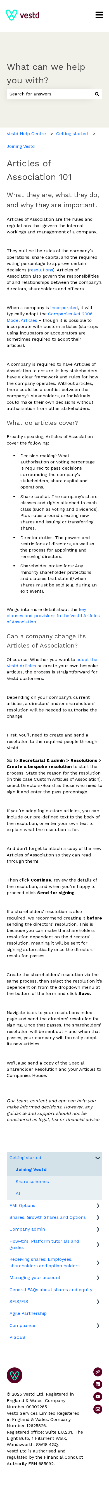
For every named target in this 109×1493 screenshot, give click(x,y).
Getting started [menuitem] (25, 1157)
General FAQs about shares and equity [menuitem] (51, 1289)
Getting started (72, 133)
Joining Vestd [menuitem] (31, 1169)
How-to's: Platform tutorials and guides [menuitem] (44, 1244)
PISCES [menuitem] (17, 1337)
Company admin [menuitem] (27, 1229)
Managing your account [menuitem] (35, 1277)
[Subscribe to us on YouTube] (97, 1396)
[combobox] (49, 94)
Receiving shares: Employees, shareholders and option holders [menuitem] (45, 1262)
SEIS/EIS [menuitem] (19, 1301)
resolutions (41, 270)
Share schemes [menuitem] (32, 1181)
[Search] (97, 94)
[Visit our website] (97, 1371)
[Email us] (97, 1409)
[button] (97, 1158)
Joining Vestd (21, 146)
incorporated (64, 307)
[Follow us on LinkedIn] (97, 1384)
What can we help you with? (46, 73)
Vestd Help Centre (26, 133)
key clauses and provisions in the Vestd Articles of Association (53, 616)
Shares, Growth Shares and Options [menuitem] (48, 1217)
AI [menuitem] (18, 1193)
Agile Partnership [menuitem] (28, 1313)
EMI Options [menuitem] (22, 1205)
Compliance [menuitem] (22, 1325)
